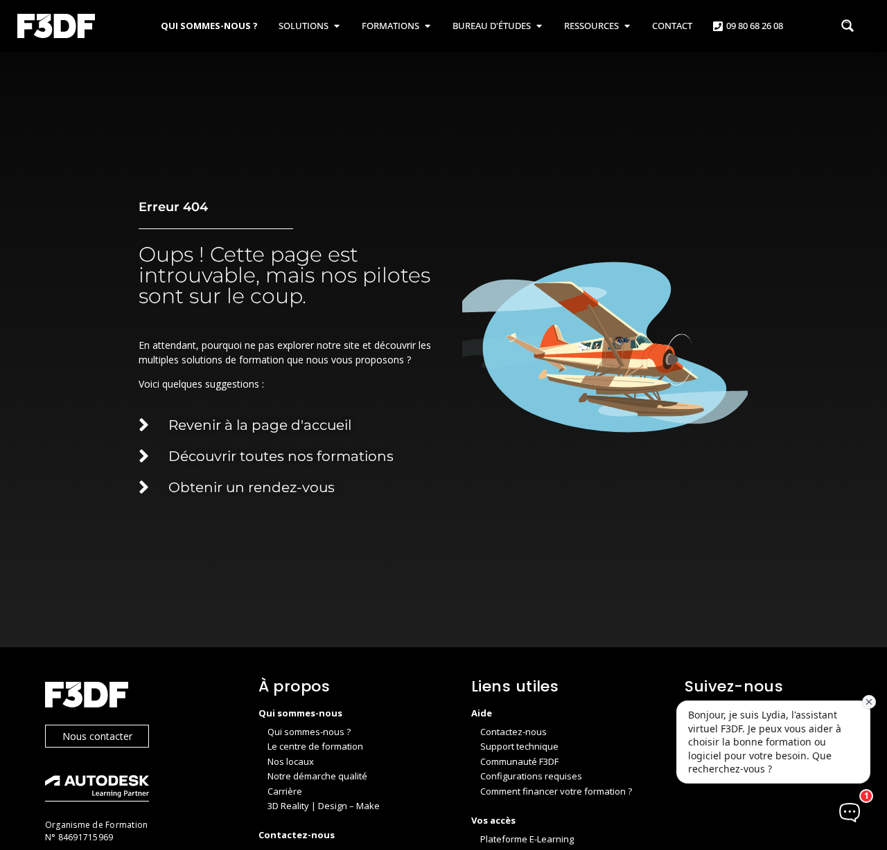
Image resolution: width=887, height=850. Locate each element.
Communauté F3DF (519, 761)
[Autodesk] (138, 790)
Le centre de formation (315, 746)
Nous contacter (97, 736)
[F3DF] (138, 697)
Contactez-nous (513, 731)
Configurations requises (531, 776)
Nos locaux (290, 761)
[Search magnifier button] (847, 25)
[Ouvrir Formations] (427, 26)
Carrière (284, 791)
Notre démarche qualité (317, 776)
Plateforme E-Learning (527, 839)
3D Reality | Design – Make (323, 805)
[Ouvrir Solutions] (336, 26)
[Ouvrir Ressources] (626, 26)
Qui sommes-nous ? (309, 731)
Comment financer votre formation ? (556, 791)
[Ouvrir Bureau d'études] (538, 26)
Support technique (519, 746)
